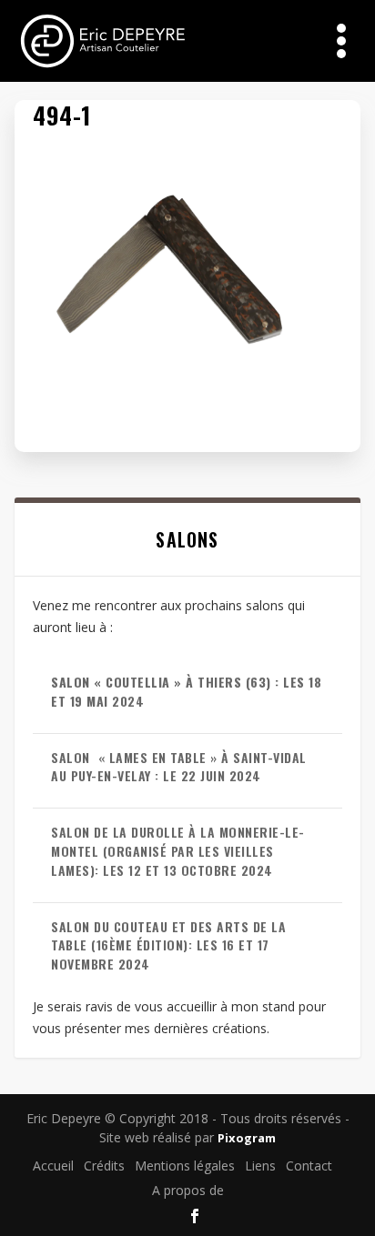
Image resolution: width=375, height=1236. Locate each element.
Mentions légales (185, 1165)
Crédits (104, 1165)
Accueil (53, 1165)
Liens (260, 1165)
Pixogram (247, 1138)
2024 (186, 691)
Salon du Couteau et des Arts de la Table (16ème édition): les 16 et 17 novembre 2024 (168, 945)
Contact (309, 1165)
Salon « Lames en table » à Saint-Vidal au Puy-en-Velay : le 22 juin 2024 (179, 767)
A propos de (188, 1190)
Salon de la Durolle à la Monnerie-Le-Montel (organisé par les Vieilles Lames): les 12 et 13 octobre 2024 (178, 850)
